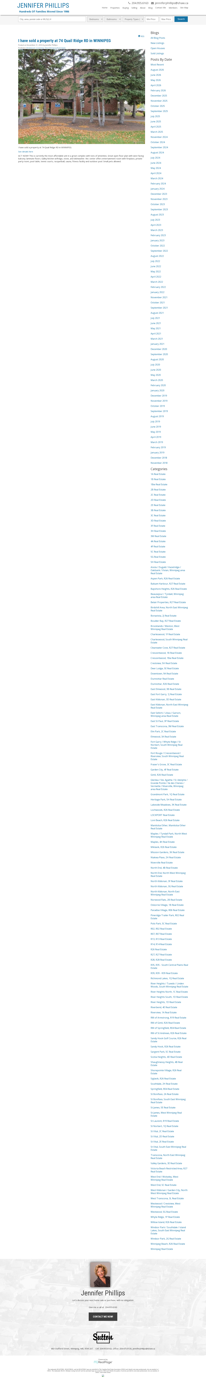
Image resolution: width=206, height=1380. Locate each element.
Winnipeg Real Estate (162, 1249)
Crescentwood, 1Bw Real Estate (167, 658)
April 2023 (156, 224)
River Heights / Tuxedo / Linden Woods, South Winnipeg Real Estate (169, 985)
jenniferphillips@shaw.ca (144, 1348)
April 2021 (156, 333)
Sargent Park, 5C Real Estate (165, 1051)
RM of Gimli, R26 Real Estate (165, 1022)
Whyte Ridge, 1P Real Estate (165, 1217)
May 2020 (156, 374)
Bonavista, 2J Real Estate (163, 615)
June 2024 (156, 162)
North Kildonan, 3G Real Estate (167, 886)
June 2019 (156, 426)
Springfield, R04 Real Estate (165, 1088)
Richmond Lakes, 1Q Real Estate (167, 978)
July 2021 (155, 318)
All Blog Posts (158, 37)
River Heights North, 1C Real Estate (169, 991)
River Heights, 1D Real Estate (166, 1002)
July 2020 (155, 364)
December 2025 (159, 95)
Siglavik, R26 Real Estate (163, 1078)
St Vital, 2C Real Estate (162, 1131)
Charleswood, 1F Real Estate (165, 634)
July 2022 (155, 261)
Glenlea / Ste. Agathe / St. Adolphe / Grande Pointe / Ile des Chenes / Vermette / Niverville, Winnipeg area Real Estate (169, 784)
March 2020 (157, 380)
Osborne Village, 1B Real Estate (167, 904)
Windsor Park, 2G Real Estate (166, 1238)
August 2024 (157, 152)
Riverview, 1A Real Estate (164, 1012)
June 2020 (156, 369)
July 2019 (155, 421)
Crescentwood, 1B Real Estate (166, 652)
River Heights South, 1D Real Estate (169, 996)
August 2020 (157, 359)
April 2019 (156, 437)
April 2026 (156, 85)
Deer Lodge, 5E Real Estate (165, 668)
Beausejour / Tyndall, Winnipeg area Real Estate (167, 595)
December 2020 (159, 349)
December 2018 (159, 457)
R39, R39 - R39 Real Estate (164, 973)
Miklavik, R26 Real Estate (164, 847)
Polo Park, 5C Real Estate (164, 923)
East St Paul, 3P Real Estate (165, 721)
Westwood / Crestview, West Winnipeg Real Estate (46, 48)
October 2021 (158, 302)
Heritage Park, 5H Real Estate (166, 799)
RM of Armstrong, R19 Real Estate (168, 1017)
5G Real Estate (158, 556)
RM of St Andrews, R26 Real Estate (169, 1033)
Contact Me (160, 7)
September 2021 (159, 307)
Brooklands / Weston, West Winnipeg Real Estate (165, 628)
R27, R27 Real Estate (161, 954)
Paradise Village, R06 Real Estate (168, 910)
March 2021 (157, 338)
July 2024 (155, 157)
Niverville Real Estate (162, 862)
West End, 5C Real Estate (163, 1185)
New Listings (157, 43)
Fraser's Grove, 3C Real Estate (166, 764)
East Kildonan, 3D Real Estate (166, 699)
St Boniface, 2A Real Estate (165, 1094)
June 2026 (156, 74)
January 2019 (157, 452)
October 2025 (158, 106)
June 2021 (156, 323)
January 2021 (157, 343)
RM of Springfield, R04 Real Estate (168, 1028)
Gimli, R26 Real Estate (162, 774)
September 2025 (159, 111)
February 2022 (158, 287)
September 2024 (159, 147)
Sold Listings (157, 53)
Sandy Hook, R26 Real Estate (165, 1046)
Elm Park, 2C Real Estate (163, 731)
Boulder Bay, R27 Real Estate (166, 620)
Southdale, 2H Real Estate (164, 1083)
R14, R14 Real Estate (161, 944)
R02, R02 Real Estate (161, 928)
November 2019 (159, 400)
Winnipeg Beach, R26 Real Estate (168, 1243)
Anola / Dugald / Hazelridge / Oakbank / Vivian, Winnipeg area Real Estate (168, 570)
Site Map (184, 7)
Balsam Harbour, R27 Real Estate (168, 583)
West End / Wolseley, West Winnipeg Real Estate (164, 1178)
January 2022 (157, 292)
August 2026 (157, 69)
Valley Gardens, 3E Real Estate (166, 1163)
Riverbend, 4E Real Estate (164, 1007)
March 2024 (157, 178)
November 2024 (159, 137)
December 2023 (159, 193)
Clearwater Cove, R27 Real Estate (168, 647)
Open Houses (158, 48)
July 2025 (155, 116)
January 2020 (157, 390)
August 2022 (157, 256)
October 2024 (158, 142)
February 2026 (158, 90)
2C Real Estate (158, 494)
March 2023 (157, 230)
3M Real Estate (158, 536)
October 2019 (158, 406)
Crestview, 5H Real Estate (164, 663)
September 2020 (159, 354)
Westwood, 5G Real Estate (164, 1211)
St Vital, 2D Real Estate (162, 1136)
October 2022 (158, 245)
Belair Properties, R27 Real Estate (168, 602)
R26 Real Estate (159, 949)
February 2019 (158, 447)
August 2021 (157, 312)
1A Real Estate (158, 474)
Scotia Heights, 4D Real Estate (166, 1056)
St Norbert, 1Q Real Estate (164, 1126)
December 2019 (159, 395)
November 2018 (159, 462)
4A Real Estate (158, 541)
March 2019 (157, 442)
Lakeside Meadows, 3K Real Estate (169, 804)
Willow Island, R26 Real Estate (166, 1222)
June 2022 (156, 266)
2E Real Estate (158, 505)
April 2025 (156, 126)
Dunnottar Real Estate (162, 678)
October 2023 (158, 204)
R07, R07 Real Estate (161, 933)
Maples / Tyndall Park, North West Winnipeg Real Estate (169, 835)
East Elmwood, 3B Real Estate (166, 689)
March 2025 (157, 131)
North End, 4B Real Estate (164, 867)
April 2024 (156, 173)
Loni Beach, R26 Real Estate (165, 820)
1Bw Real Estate (159, 484)
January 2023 (157, 240)
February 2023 (158, 235)
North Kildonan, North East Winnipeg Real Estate (165, 893)
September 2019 (159, 411)
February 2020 (158, 385)
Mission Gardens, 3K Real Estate (167, 852)
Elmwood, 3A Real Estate (163, 736)
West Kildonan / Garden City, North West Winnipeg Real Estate (169, 1192)
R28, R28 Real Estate (161, 959)
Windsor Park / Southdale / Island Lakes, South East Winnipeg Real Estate (168, 1230)
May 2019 (156, 431)
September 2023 (159, 209)
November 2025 (159, 100)
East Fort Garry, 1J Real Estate (166, 694)
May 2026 (156, 80)
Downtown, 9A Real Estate (164, 673)
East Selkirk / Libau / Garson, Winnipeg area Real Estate (166, 714)
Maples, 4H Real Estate (163, 841)
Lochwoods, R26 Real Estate (165, 809)
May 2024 (156, 168)
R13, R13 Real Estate (161, 939)
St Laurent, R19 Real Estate (165, 1120)
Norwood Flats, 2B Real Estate (166, 899)
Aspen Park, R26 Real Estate (165, 578)
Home (104, 7)
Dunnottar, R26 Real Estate (165, 683)
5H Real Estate (158, 562)
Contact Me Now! (103, 1316)
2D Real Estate (158, 499)
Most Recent (157, 64)
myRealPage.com (103, 1362)
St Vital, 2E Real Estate (162, 1141)
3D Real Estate (158, 520)
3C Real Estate (158, 515)
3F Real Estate (158, 525)
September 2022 (159, 250)
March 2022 (157, 281)
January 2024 (157, 188)
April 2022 (156, 276)
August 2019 (157, 416)
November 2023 (159, 199)
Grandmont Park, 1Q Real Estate (167, 794)
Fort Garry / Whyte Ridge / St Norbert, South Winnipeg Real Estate (166, 744)
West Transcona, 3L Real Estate (167, 1198)
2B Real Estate (158, 489)
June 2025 (156, 121)
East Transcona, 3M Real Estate (167, 726)
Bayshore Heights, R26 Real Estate (169, 588)
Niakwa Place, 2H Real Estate (166, 857)
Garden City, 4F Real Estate (165, 769)
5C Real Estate (158, 551)
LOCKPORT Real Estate (163, 815)
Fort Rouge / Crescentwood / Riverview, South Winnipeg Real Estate (167, 756)
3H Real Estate (158, 531)
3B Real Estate (158, 510)
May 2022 (156, 271)
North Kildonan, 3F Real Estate (167, 881)
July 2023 (155, 219)
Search (181, 19)
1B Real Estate (158, 479)
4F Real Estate (158, 546)
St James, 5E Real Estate (163, 1107)
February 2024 (158, 183)
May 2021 (156, 328)
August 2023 (157, 214)
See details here (25, 151)
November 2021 (159, 297)
